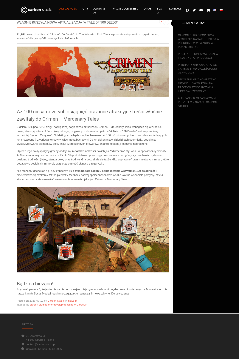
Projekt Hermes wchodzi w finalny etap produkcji (198, 55)
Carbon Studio (56, 300)
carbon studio (38, 304)
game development (57, 304)
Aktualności (68, 10)
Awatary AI (99, 10)
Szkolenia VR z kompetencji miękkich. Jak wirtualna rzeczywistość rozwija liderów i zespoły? (198, 85)
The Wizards (76, 304)
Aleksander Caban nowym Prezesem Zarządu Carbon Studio (197, 102)
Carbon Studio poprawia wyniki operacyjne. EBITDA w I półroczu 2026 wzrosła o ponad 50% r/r (199, 41)
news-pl (72, 300)
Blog (159, 10)
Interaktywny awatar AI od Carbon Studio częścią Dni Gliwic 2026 (197, 68)
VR (85, 304)
